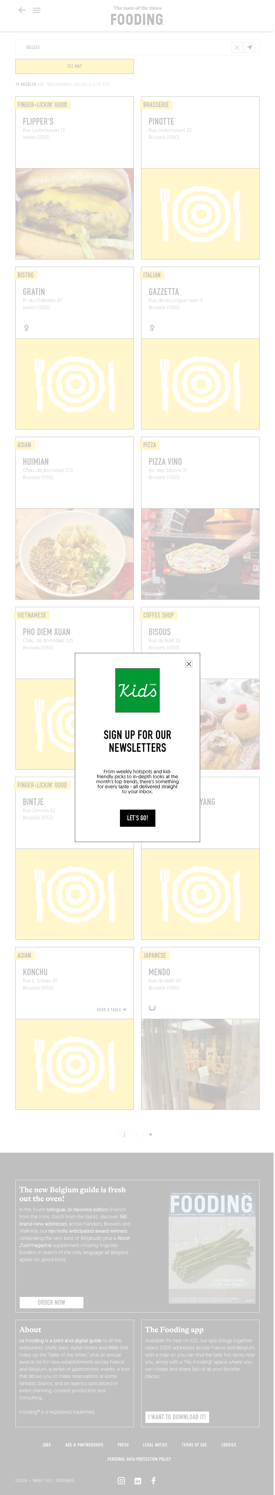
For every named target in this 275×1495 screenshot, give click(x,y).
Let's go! (137, 818)
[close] (189, 664)
